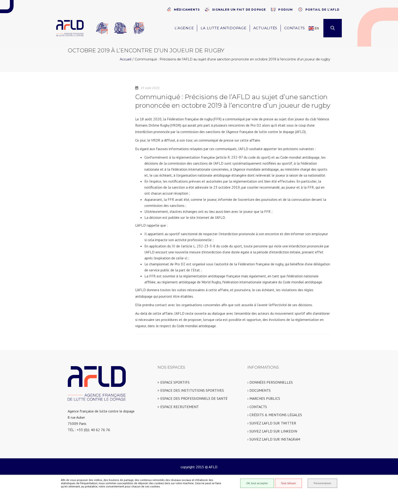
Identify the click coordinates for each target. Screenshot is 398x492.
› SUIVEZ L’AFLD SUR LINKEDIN (272, 431)
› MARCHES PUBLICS (263, 398)
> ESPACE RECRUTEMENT (178, 406)
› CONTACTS (257, 406)
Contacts (294, 28)
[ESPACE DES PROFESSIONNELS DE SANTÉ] (139, 28)
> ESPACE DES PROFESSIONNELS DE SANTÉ (193, 398)
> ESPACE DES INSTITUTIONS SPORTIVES (191, 390)
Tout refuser (288, 483)
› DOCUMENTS (259, 390)
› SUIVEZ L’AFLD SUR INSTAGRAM (273, 439)
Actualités (265, 28)
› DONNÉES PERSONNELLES (270, 382)
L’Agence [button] (184, 28)
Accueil (125, 59)
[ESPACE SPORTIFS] (102, 28)
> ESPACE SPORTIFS (174, 382)
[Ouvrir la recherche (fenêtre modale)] (332, 28)
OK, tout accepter (257, 483)
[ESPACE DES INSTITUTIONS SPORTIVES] (120, 28)
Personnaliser (322, 483)
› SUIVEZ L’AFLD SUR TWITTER (271, 423)
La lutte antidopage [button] (223, 28)
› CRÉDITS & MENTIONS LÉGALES (274, 414)
